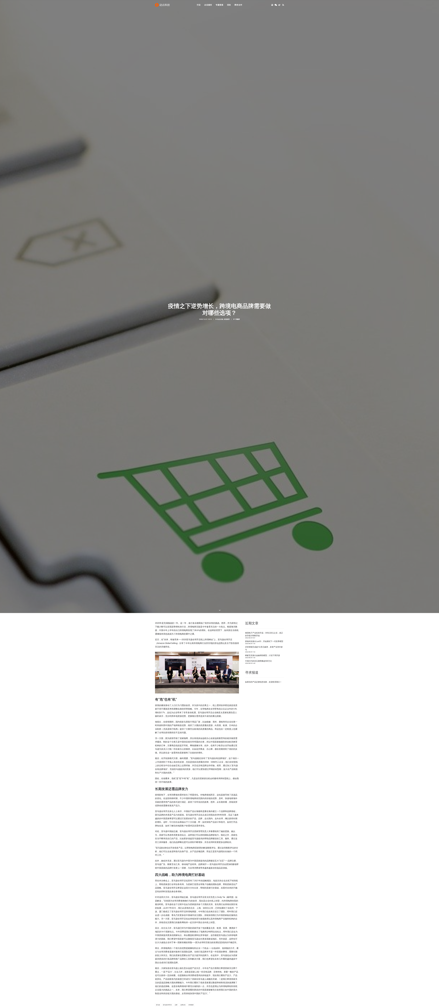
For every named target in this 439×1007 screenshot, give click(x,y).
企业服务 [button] (208, 5)
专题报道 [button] (219, 5)
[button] (272, 5)
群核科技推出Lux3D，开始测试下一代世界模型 (264, 783)
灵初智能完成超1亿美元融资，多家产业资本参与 (264, 790)
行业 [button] (199, 5)
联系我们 (276, 824)
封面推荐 (227, 390)
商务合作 (238, 5)
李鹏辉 (238, 390)
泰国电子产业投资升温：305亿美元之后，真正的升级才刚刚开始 (264, 776)
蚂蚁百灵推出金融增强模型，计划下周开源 (262, 797)
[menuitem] (198, 5)
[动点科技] (162, 5)
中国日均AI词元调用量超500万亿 (258, 803)
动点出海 (220, 390)
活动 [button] (229, 5)
